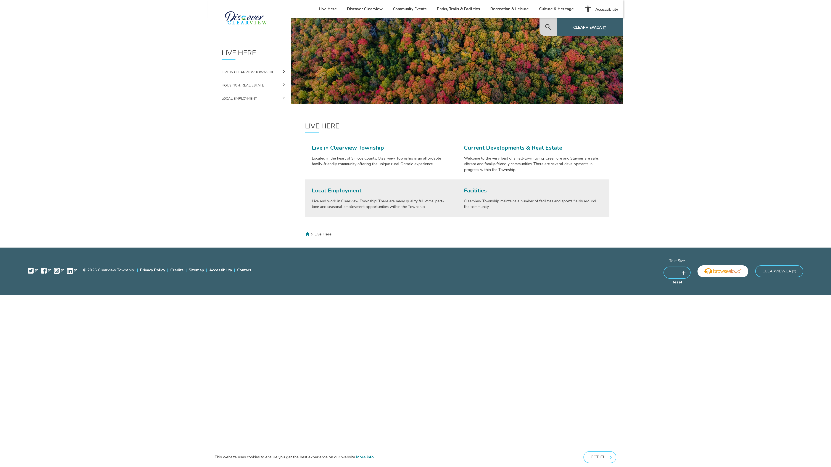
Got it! (597, 457)
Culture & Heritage (556, 9)
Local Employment (254, 98)
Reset (677, 282)
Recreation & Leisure (509, 9)
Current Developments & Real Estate (513, 148)
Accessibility (601, 9)
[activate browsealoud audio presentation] (722, 271)
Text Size (677, 260)
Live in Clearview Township (254, 72)
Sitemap (196, 270)
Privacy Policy (152, 270)
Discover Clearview (365, 9)
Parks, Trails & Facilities (458, 9)
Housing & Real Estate (254, 85)
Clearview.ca (590, 27)
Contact (244, 270)
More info (365, 457)
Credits (177, 270)
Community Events (410, 9)
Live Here (328, 9)
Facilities (475, 190)
